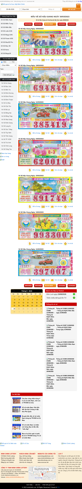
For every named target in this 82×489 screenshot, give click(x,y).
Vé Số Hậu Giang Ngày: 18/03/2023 (31, 65)
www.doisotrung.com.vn (45, 460)
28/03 (28, 24)
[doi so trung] (8, 156)
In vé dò (70, 60)
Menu (78, 4)
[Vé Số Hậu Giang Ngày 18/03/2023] (45, 92)
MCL (58, 487)
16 (41, 303)
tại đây (80, 1)
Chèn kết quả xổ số (48, 484)
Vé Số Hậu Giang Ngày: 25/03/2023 (31, 29)
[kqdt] (8, 160)
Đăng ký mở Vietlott (7, 462)
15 (36, 303)
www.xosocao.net (43, 462)
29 (23, 297)
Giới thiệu (29, 484)
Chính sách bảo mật (25, 460)
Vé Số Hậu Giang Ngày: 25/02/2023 (31, 175)
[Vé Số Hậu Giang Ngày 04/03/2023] (45, 165)
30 (27, 297)
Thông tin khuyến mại (7, 460)
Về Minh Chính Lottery (8, 456)
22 (36, 306)
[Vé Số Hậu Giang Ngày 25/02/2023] (45, 202)
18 (19, 306)
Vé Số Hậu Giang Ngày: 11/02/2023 (30, 249)
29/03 (38, 24)
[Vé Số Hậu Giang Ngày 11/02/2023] (45, 275)
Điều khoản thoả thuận (26, 458)
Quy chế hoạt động (25, 456)
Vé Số (47, 60)
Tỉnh (12, 62)
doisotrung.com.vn (20, 1)
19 (23, 306)
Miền (4, 62)
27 (14, 297)
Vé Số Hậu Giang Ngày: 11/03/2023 (30, 102)
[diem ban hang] (8, 153)
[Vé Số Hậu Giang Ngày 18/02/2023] (45, 239)
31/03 (61, 24)
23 (41, 306)
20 (27, 306)
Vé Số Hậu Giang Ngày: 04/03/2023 (31, 139)
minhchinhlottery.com (6, 1)
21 (32, 306)
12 (23, 303)
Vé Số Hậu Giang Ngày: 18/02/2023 (31, 212)
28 (19, 297)
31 (32, 297)
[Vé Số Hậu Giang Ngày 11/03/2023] (45, 128)
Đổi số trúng (36, 60)
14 (32, 303)
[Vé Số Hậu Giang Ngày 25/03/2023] (45, 55)
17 (14, 306)
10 (14, 303)
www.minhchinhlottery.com (46, 458)
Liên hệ (37, 484)
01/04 (71, 24)
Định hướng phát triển (8, 458)
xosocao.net (30, 1)
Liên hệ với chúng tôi (25, 462)
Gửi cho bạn (58, 60)
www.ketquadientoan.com (45, 456)
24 (14, 309)
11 (19, 303)
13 (27, 303)
